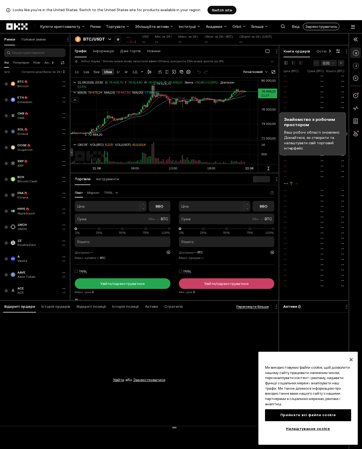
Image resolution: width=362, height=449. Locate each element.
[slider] (76, 229)
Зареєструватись (321, 26)
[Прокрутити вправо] (330, 51)
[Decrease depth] (316, 63)
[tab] (19, 306)
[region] (308, 398)
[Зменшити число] (143, 209)
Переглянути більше (252, 307)
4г (126, 72)
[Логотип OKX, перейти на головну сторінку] (17, 26)
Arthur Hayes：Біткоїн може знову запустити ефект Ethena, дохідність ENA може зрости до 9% (152, 61)
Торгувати (115, 26)
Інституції (187, 26)
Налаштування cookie (308, 429)
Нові (36, 62)
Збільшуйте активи (152, 26)
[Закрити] (351, 360)
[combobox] (255, 72)
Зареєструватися (149, 380)
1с (77, 72)
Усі (6, 62)
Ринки (95, 26)
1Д (135, 72)
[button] (282, 26)
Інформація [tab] (103, 51)
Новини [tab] (153, 51)
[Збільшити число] (143, 203)
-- (286, 183)
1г (118, 72)
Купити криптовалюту (60, 26)
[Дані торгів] (355, 108)
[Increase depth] (341, 63)
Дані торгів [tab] (130, 51)
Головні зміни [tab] (33, 39)
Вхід (295, 26)
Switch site (222, 10)
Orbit (236, 26)
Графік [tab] (81, 51)
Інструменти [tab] (107, 179)
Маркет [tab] (93, 193)
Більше (257, 26)
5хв (97, 72)
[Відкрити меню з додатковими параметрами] (353, 27)
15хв (108, 72)
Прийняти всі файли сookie (308, 415)
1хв (86, 72)
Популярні (21, 62)
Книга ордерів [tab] (297, 51)
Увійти (118, 380)
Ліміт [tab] (79, 193)
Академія (214, 26)
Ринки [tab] (9, 39)
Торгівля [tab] (82, 179)
